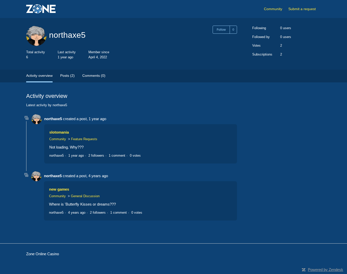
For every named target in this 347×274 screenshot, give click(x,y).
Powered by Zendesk (325, 269)
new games (59, 189)
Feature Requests (84, 139)
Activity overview (39, 76)
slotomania (59, 132)
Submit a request (302, 9)
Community (273, 9)
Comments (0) (93, 76)
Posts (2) (67, 76)
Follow (221, 29)
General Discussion (85, 196)
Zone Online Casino (42, 254)
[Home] (41, 9)
